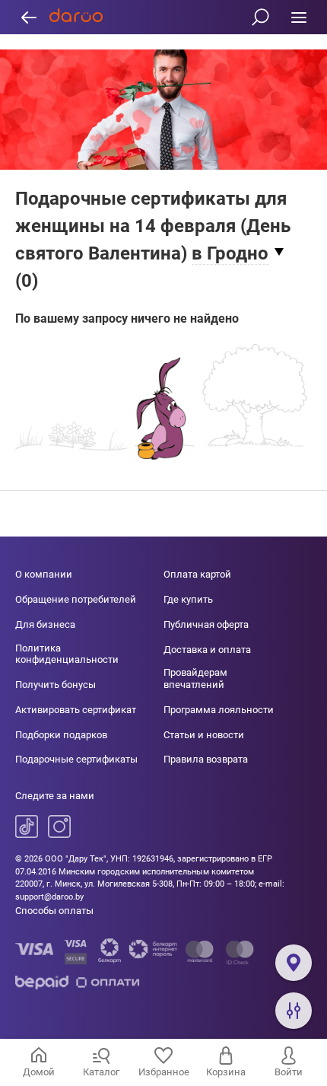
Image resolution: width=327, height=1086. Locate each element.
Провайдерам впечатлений (195, 678)
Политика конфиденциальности (67, 654)
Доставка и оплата (207, 649)
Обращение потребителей (75, 599)
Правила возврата (206, 759)
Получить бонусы (55, 684)
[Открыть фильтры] (293, 1010)
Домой (39, 1072)
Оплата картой (197, 574)
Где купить (188, 599)
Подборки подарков (61, 734)
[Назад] (28, 17)
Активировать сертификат (75, 709)
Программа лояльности (219, 709)
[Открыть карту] (293, 962)
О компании (43, 574)
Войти (289, 1072)
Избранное (163, 1072)
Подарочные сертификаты (76, 759)
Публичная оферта (206, 624)
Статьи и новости (204, 734)
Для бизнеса (45, 624)
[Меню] (298, 17)
